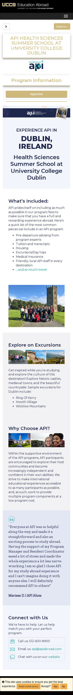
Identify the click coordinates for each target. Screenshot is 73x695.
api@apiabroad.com (46, 649)
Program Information (36, 80)
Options (61, 26)
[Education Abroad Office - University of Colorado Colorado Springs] (36, 6)
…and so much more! (31, 269)
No (63, 686)
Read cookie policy (28, 686)
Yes (55, 686)
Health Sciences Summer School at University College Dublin (36, 167)
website (54, 657)
